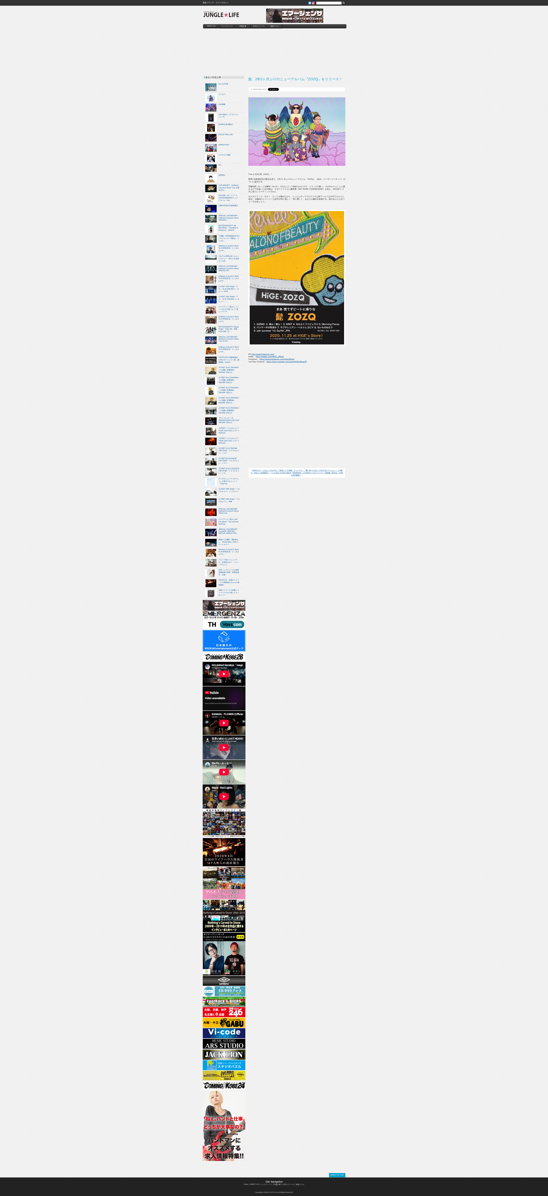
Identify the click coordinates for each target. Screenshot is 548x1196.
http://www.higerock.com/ (263, 354)
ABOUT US (211, 26)
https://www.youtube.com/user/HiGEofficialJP (286, 362)
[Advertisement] (275, 50)
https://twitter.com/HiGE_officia (269, 356)
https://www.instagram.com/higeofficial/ (276, 359)
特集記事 (242, 26)
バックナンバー (227, 26)
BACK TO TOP (337, 1175)
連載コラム (274, 26)
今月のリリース (259, 26)
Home (246, 1184)
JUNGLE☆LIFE (221, 15)
